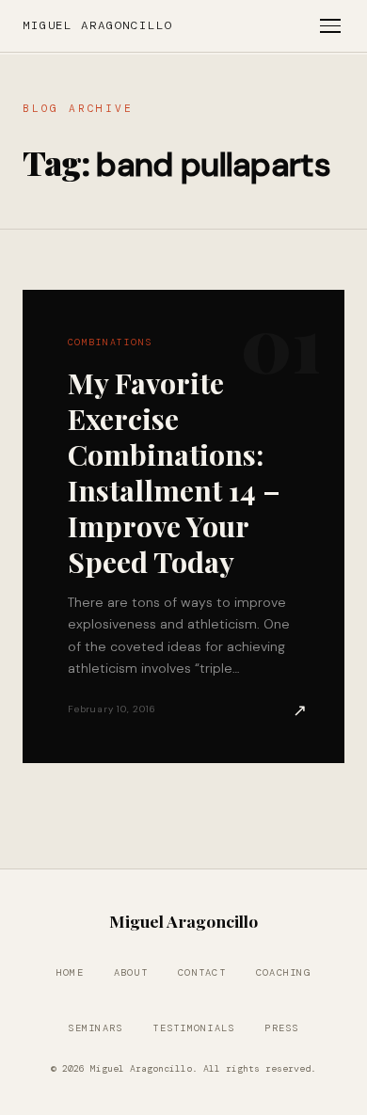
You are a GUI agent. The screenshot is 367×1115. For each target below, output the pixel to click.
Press (281, 1028)
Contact (202, 972)
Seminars (95, 1028)
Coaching (283, 972)
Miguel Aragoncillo (98, 25)
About (131, 972)
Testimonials (193, 1028)
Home (70, 972)
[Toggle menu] (330, 26)
